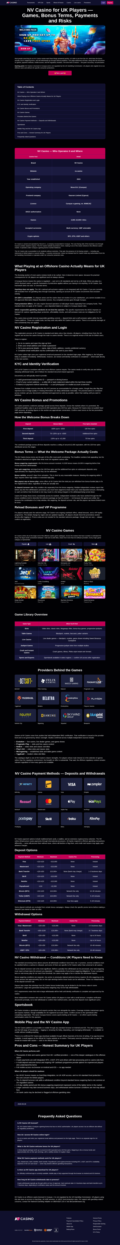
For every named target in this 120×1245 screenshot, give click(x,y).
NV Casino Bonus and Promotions (28, 108)
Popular (24, 544)
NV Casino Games (23, 112)
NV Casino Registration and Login (28, 100)
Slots (93, 544)
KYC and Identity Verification (26, 104)
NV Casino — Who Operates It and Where (31, 92)
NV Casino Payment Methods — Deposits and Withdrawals (36, 120)
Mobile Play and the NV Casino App (29, 128)
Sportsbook (21, 124)
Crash (70, 544)
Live (47, 544)
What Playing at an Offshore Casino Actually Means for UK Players (39, 96)
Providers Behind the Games (26, 116)
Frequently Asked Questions (26, 137)
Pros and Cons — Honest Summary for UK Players (34, 133)
